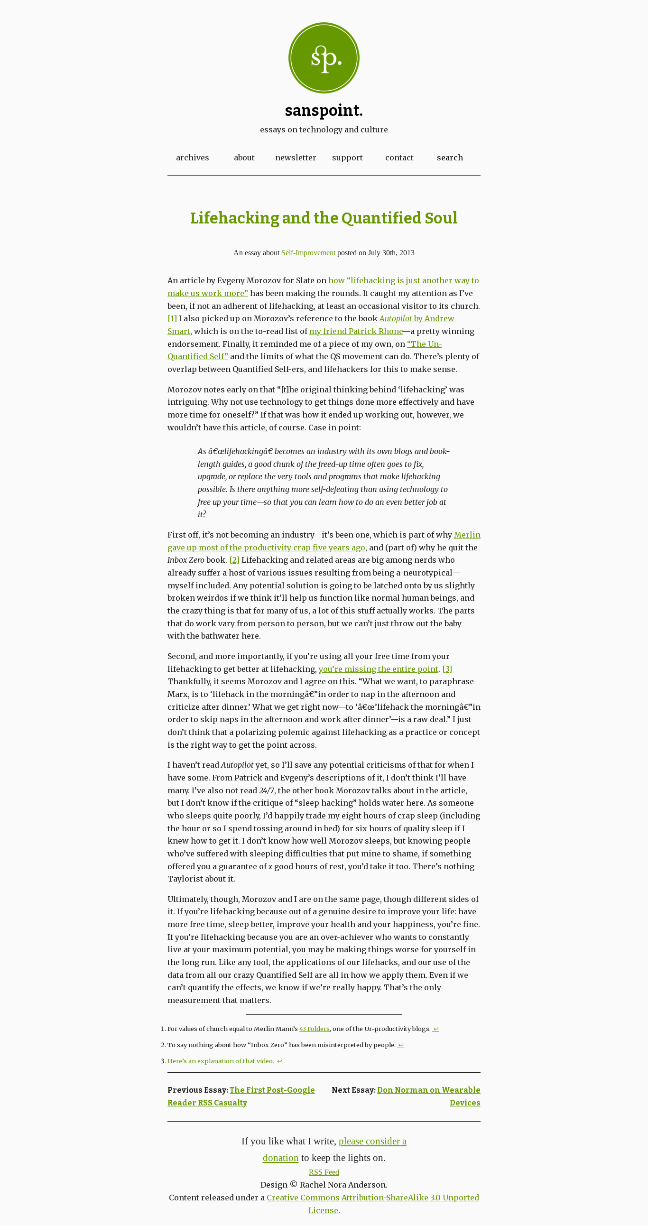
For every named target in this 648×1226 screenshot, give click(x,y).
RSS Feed (324, 1172)
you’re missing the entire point (378, 669)
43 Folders (314, 1028)
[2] (234, 560)
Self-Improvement (308, 253)
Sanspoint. (324, 111)
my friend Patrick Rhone (356, 331)
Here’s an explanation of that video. (220, 1061)
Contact (399, 157)
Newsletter (295, 157)
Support (347, 157)
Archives (192, 157)
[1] (172, 318)
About (244, 157)
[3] (447, 669)
